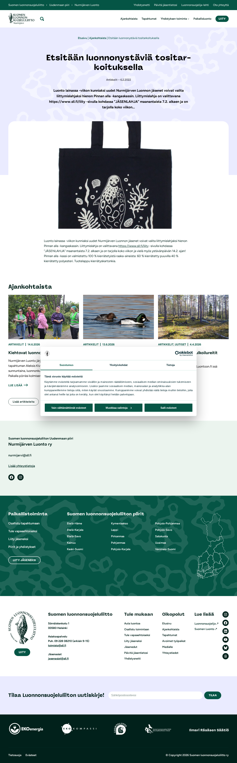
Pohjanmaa (118, 542)
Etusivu (82, 38)
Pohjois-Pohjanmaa (167, 523)
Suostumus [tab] (67, 364)
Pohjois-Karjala (120, 549)
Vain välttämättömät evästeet (68, 407)
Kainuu (71, 542)
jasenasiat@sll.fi (58, 658)
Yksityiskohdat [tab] (118, 364)
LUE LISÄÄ (15, 385)
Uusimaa (160, 542)
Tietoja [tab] (170, 364)
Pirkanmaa (117, 536)
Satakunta (161, 536)
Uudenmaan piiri (59, 5)
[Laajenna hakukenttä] (42, 19)
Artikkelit (16, 344)
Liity (222, 18)
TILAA (213, 695)
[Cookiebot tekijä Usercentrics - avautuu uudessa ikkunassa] (177, 353)
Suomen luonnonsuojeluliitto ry (209, 755)
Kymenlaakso (119, 523)
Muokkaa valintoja (117, 407)
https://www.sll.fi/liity (133, 246)
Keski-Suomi (75, 549)
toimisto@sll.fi (57, 645)
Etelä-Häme (74, 523)
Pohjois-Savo (163, 530)
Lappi (114, 530)
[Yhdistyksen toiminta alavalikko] (188, 19)
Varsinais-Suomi (165, 549)
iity (22, 652)
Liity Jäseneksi (24, 560)
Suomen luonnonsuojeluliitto (26, 5)
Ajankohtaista (97, 38)
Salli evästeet (168, 407)
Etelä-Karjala (75, 530)
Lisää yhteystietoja (21, 466)
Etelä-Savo (74, 536)
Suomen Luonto (204, 629)
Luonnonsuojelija (205, 623)
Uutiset (180, 344)
